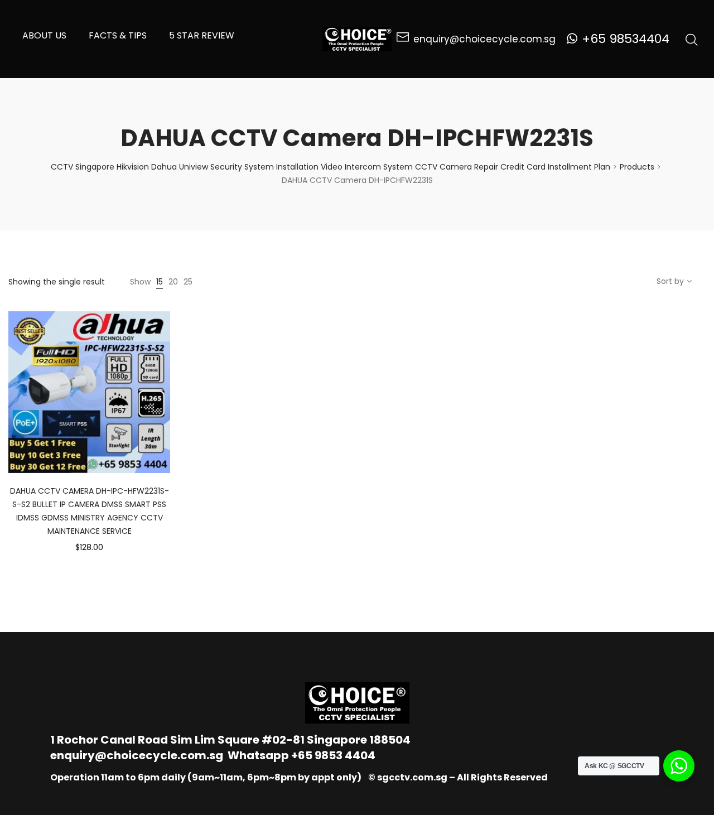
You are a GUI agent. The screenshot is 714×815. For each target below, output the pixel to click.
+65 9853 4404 (333, 755)
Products (637, 166)
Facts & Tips (118, 35)
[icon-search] (692, 39)
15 (159, 281)
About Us (44, 35)
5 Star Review (201, 35)
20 (173, 281)
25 (188, 281)
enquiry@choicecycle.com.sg (136, 755)
